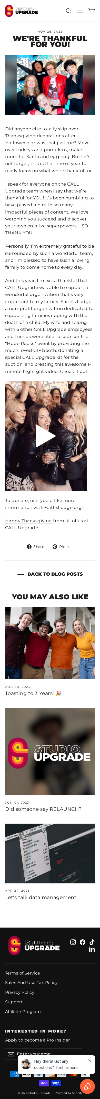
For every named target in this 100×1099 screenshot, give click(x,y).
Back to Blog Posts (54, 574)
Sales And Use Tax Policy (31, 982)
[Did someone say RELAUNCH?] (50, 751)
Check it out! (75, 371)
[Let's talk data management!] (50, 854)
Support (14, 1001)
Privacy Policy (19, 992)
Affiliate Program (23, 1011)
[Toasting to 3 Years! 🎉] (50, 643)
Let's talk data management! (41, 897)
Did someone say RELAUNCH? (43, 809)
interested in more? (36, 1031)
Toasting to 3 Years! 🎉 (33, 693)
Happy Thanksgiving (28, 520)
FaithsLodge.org (63, 507)
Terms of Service (22, 973)
